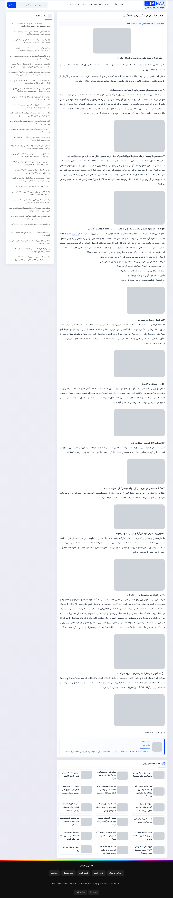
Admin (146, 745)
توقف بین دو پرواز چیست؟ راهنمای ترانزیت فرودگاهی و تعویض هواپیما (30, 242)
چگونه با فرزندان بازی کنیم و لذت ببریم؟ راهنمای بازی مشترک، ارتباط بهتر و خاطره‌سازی (31, 193)
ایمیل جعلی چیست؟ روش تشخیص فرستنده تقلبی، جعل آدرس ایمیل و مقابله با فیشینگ (29, 209)
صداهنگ (54, 873)
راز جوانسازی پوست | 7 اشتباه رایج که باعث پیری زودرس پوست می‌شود (30, 130)
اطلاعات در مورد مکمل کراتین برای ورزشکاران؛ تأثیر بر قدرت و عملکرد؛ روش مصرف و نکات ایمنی (31, 24)
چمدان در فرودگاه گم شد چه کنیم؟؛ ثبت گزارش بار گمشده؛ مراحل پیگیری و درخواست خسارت (32, 49)
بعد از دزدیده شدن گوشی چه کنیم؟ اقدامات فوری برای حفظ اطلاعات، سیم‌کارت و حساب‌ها (30, 217)
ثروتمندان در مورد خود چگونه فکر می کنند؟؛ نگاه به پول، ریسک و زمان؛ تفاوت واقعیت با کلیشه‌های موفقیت (29, 73)
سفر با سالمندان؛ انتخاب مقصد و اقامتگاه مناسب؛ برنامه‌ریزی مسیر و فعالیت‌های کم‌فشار (32, 171)
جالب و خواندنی (147, 23)
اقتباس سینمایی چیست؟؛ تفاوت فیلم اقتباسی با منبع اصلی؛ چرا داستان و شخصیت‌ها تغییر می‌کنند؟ (31, 90)
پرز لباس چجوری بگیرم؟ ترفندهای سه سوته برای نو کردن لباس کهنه (30, 225)
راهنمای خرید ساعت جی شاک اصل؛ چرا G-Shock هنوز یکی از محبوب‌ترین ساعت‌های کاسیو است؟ (31, 179)
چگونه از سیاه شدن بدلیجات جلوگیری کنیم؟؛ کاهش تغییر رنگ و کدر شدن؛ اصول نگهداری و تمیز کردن (29, 114)
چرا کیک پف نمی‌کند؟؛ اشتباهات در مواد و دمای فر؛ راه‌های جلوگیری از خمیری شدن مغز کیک (32, 41)
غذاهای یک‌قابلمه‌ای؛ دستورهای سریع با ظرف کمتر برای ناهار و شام (30, 233)
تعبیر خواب (83, 873)
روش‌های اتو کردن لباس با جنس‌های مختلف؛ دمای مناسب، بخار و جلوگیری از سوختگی (32, 201)
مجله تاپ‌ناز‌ (155, 5)
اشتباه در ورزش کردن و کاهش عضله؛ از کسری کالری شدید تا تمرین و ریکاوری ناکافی (32, 33)
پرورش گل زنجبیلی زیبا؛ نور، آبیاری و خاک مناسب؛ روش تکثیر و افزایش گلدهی (31, 98)
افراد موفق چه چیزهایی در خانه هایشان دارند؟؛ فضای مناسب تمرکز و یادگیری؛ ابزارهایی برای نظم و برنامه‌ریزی (30, 65)
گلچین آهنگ (98, 873)
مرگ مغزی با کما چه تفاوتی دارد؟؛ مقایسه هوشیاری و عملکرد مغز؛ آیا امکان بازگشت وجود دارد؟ (31, 155)
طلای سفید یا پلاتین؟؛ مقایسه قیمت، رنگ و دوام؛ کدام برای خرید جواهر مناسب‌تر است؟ (30, 122)
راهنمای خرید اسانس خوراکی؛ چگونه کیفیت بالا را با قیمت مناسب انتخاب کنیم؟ (32, 138)
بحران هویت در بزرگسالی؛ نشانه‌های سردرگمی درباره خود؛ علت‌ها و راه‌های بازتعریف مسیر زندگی (29, 163)
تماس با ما (80, 892)
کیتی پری (76, 233)
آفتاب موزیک (68, 873)
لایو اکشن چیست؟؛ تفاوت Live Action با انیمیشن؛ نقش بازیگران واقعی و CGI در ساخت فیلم (29, 81)
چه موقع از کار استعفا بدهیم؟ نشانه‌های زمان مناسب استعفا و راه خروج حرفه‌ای (31, 250)
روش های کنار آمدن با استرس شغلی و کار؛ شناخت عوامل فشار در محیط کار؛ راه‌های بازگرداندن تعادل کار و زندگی (30, 258)
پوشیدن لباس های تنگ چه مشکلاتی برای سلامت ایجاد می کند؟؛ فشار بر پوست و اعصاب (30, 147)
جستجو (11, 5)
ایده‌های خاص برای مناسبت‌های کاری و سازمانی (33, 186)
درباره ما (93, 892)
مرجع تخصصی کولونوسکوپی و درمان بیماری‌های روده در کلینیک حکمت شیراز (29, 57)
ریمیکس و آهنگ (115, 873)
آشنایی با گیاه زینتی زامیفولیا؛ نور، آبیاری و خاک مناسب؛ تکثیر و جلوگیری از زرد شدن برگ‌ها (30, 106)
